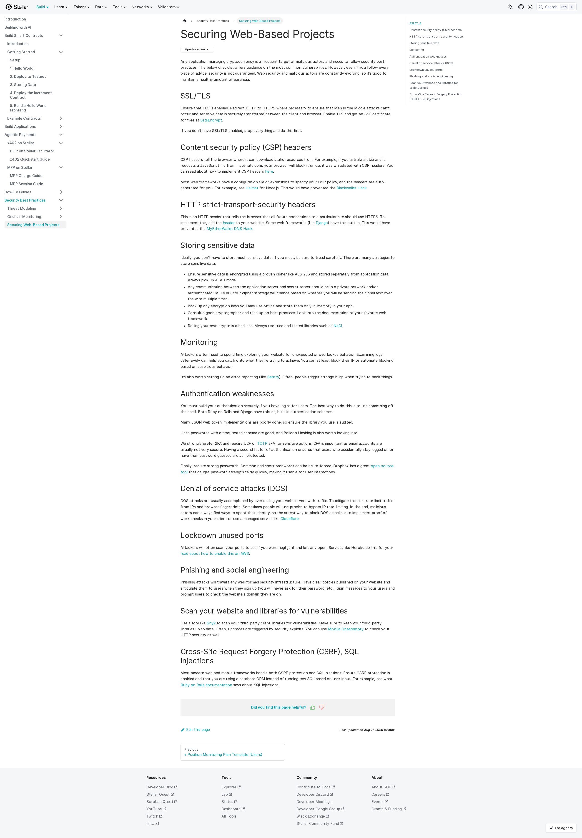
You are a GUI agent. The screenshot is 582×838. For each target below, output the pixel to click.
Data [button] (99, 7)
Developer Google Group (318, 809)
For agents (564, 828)
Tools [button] (117, 7)
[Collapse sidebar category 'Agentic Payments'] (61, 134)
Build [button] (40, 7)
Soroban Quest (159, 801)
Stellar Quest (158, 794)
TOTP (262, 443)
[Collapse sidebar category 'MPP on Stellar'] (61, 167)
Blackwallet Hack (351, 188)
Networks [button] (140, 7)
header (229, 222)
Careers (378, 794)
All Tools (228, 816)
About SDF (381, 787)
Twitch (152, 816)
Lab (224, 794)
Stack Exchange (310, 816)
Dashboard (231, 809)
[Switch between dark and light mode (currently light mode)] (530, 6)
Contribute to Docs (313, 787)
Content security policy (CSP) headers (435, 30)
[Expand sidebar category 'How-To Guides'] (61, 192)
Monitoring (416, 49)
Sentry (273, 377)
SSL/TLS (415, 23)
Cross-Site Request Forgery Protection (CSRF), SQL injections (435, 97)
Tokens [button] (79, 7)
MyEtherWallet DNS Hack (229, 228)
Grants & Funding (386, 809)
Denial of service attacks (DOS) (431, 63)
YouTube (154, 809)
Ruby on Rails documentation (206, 685)
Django (322, 222)
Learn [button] (59, 7)
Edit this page (198, 729)
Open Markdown (195, 49)
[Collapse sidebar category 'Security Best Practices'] (61, 200)
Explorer (228, 787)
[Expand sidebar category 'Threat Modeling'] (61, 208)
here (269, 171)
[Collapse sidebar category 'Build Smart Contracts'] (61, 35)
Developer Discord (312, 794)
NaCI (338, 325)
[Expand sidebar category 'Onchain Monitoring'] (61, 216)
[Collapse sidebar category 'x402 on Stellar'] (61, 142)
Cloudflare (290, 518)
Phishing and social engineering (431, 76)
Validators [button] (167, 7)
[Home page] (185, 20)
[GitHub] (521, 6)
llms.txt (152, 823)
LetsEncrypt (211, 120)
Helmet (252, 188)
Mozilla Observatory (346, 629)
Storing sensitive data (424, 43)
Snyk (211, 623)
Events (377, 801)
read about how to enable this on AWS (215, 553)
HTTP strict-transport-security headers (436, 36)
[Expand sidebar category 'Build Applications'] (61, 126)
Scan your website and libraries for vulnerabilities (433, 85)
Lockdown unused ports (426, 69)
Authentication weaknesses (428, 56)
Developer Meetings (313, 801)
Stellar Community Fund (317, 823)
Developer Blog (159, 787)
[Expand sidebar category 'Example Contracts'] (61, 118)
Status (227, 801)
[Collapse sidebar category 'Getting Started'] (61, 52)
